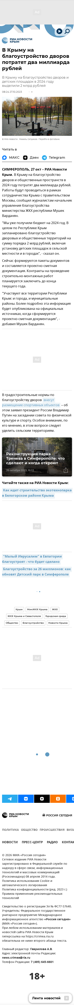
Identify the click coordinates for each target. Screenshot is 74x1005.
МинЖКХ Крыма (37, 609)
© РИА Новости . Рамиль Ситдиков (19, 139)
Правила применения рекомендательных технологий (32, 896)
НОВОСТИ (10, 842)
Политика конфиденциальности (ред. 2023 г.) (34, 889)
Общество (12, 622)
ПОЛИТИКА (10, 830)
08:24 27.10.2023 (12, 91)
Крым (19, 609)
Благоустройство (33, 622)
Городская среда (55, 616)
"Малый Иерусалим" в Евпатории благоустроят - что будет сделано (32, 559)
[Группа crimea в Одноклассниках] (58, 799)
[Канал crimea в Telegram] (10, 799)
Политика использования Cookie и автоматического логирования (27, 883)
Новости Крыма (58, 622)
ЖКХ (55, 609)
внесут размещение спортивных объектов (30, 403)
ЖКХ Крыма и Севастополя (24, 616)
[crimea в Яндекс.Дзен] (42, 799)
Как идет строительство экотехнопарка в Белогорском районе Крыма (37, 493)
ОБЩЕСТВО (29, 830)
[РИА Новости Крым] (17, 40)
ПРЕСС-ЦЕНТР (32, 842)
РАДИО (52, 842)
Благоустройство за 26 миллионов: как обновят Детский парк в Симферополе (37, 572)
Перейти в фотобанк (49, 139)
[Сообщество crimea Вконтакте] (26, 799)
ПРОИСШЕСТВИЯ (52, 830)
